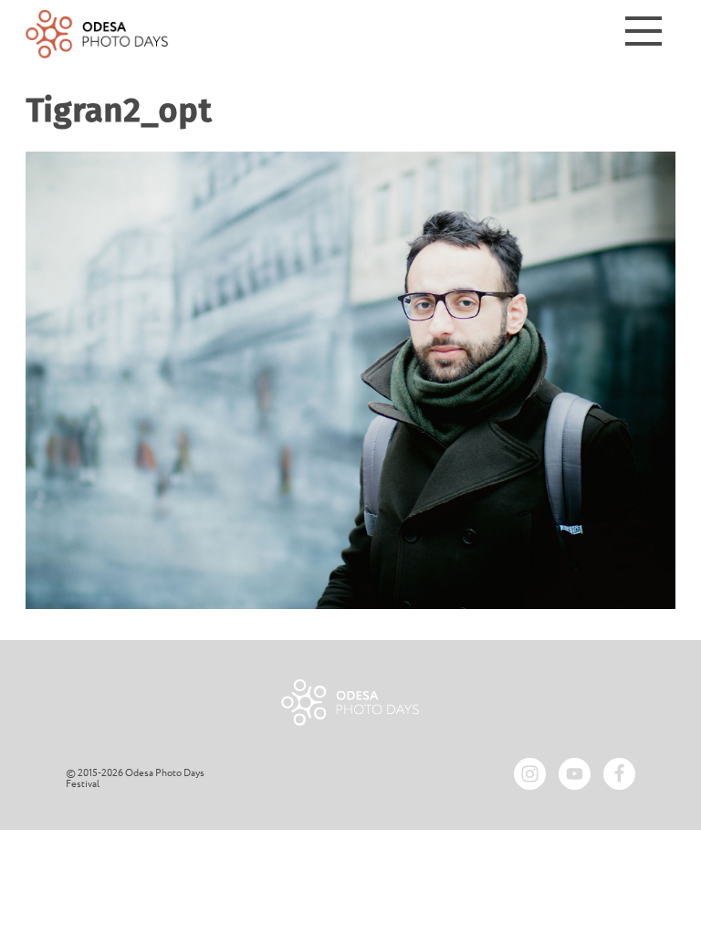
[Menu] (643, 34)
